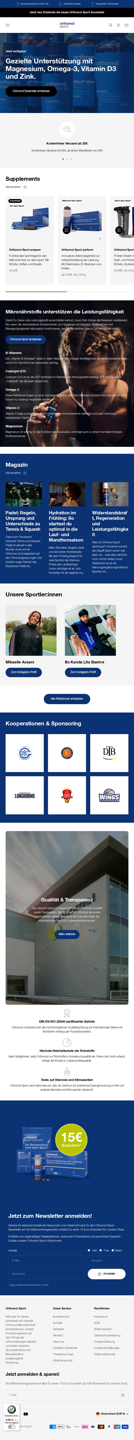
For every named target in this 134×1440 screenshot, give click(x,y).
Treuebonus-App (63, 1354)
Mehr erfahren (67, 934)
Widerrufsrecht (103, 1329)
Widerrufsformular (104, 1354)
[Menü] (18, 1405)
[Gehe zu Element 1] (63, 158)
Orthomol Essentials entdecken (31, 91)
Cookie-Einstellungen (107, 1348)
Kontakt (57, 1323)
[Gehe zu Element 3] (70, 158)
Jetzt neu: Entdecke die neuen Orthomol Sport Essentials (67, 12)
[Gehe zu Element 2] (67, 158)
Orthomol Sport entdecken (26, 339)
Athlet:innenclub (62, 1360)
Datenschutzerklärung (107, 1335)
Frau (106, 1250)
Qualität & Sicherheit (65, 1348)
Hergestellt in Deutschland (107, 4)
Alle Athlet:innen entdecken (67, 699)
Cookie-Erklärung (104, 1342)
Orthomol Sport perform (77, 249)
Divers (118, 1250)
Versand (58, 1335)
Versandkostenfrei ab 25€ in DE (35, 4)
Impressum (100, 1317)
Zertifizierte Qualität (72, 4)
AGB (97, 1323)
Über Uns (58, 1342)
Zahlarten (58, 1329)
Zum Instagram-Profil (23, 672)
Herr (94, 1250)
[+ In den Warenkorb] (100, 238)
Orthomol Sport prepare (25, 249)
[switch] (11, 1427)
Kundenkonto (61, 1317)
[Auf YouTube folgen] (25, 1414)
